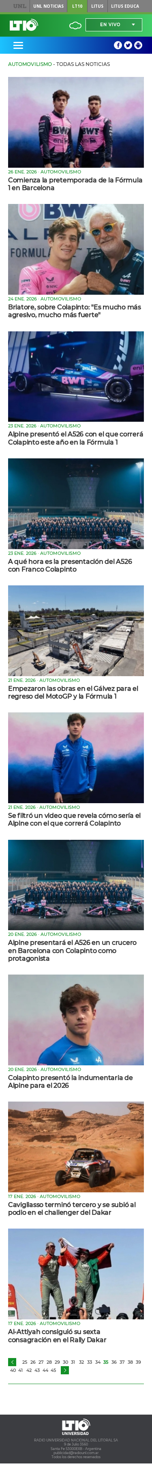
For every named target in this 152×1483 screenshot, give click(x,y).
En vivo (110, 24)
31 (73, 1362)
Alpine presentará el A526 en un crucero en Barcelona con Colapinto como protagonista (72, 950)
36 (114, 1362)
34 (98, 1362)
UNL (20, 6)
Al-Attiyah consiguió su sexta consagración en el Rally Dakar (57, 1335)
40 (13, 1370)
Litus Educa (125, 6)
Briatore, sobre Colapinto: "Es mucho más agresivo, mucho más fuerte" (74, 311)
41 (20, 1370)
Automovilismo (30, 64)
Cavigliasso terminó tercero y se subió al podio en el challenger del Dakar (72, 1208)
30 (65, 1362)
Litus (97, 6)
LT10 (77, 6)
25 (24, 1362)
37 (122, 1362)
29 (57, 1362)
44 (45, 1370)
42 (29, 1370)
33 (89, 1362)
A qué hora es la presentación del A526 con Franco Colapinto (70, 565)
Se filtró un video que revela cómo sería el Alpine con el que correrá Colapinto (74, 819)
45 (53, 1370)
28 (49, 1362)
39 (138, 1362)
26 (33, 1362)
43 (37, 1370)
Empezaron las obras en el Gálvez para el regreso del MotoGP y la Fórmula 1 (73, 692)
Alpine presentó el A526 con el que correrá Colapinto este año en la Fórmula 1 (75, 438)
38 (130, 1362)
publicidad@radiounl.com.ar (76, 1453)
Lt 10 (24, 25)
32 (81, 1362)
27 (41, 1362)
